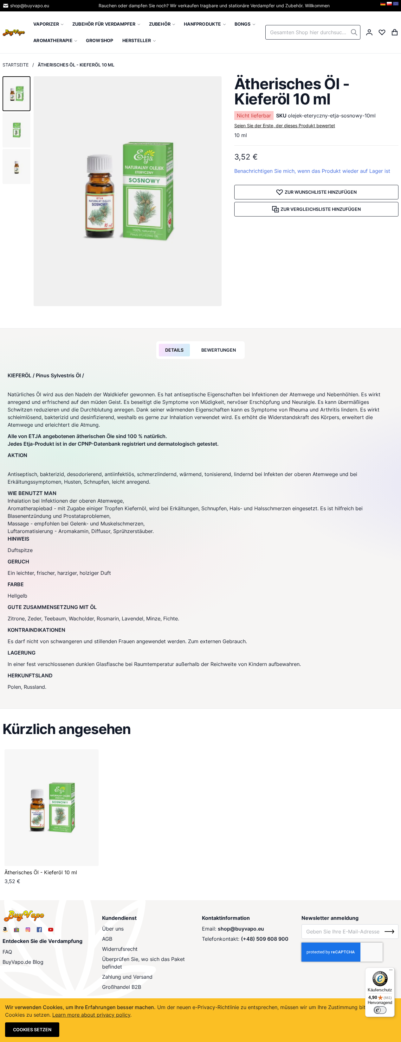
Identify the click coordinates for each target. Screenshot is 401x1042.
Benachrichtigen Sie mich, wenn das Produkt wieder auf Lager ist (312, 171)
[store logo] (14, 32)
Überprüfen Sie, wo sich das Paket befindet (143, 963)
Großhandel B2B (121, 987)
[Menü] (391, 971)
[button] (16, 93)
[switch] (380, 1010)
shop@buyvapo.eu (29, 5)
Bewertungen (218, 350)
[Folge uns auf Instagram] (27, 929)
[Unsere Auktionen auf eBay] (16, 929)
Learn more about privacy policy (91, 1015)
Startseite (16, 64)
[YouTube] (50, 929)
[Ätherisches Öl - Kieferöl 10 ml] (51, 807)
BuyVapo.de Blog (23, 962)
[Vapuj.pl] (389, 5)
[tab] (174, 350)
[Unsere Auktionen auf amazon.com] (5, 929)
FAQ (7, 952)
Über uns (113, 929)
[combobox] (312, 32)
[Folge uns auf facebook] (39, 929)
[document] (200, 1020)
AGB (107, 939)
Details (174, 350)
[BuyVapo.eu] (395, 5)
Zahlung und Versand (127, 977)
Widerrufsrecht (120, 949)
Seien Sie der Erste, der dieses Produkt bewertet (284, 125)
